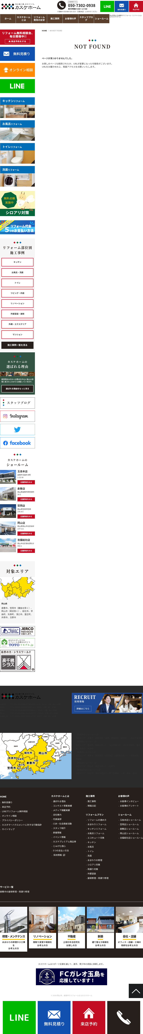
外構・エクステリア (17, 324)
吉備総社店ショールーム (88, 770)
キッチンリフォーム (97, 829)
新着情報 (57, 832)
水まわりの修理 (95, 860)
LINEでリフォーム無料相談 (15, 811)
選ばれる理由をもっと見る (17, 388)
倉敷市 (90, 738)
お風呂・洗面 (17, 272)
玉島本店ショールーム (87, 734)
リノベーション (17, 303)
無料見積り (7, 802)
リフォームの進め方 (97, 820)
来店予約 (6, 807)
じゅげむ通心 (59, 846)
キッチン (17, 262)
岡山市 (90, 766)
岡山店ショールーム (86, 763)
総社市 (90, 773)
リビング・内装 (17, 293)
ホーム (8, 18)
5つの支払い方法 (61, 850)
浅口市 (133, 738)
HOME (3, 796)
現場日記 (92, 805)
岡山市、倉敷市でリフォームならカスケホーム (74, 995)
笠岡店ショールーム (86, 741)
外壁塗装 (92, 873)
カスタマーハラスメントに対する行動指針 (22, 825)
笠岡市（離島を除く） (97, 745)
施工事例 (92, 801)
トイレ (17, 283)
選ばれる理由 (59, 801)
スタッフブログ (86, 18)
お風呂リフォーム (96, 833)
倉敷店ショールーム (86, 752)
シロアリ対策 (94, 864)
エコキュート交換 (96, 838)
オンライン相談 (9, 816)
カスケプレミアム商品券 (64, 841)
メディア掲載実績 (61, 810)
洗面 (90, 855)
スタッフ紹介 (59, 828)
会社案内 (57, 814)
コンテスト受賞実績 (62, 805)
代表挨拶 (57, 819)
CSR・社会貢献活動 (62, 823)
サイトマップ (8, 829)
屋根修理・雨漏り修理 (98, 878)
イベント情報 (59, 837)
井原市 (83, 748)
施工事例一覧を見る (17, 345)
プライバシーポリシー (12, 820)
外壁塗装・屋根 (17, 314)
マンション (17, 334)
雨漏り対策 (93, 869)
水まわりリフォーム (97, 824)
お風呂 (91, 846)
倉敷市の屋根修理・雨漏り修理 (14, 891)
